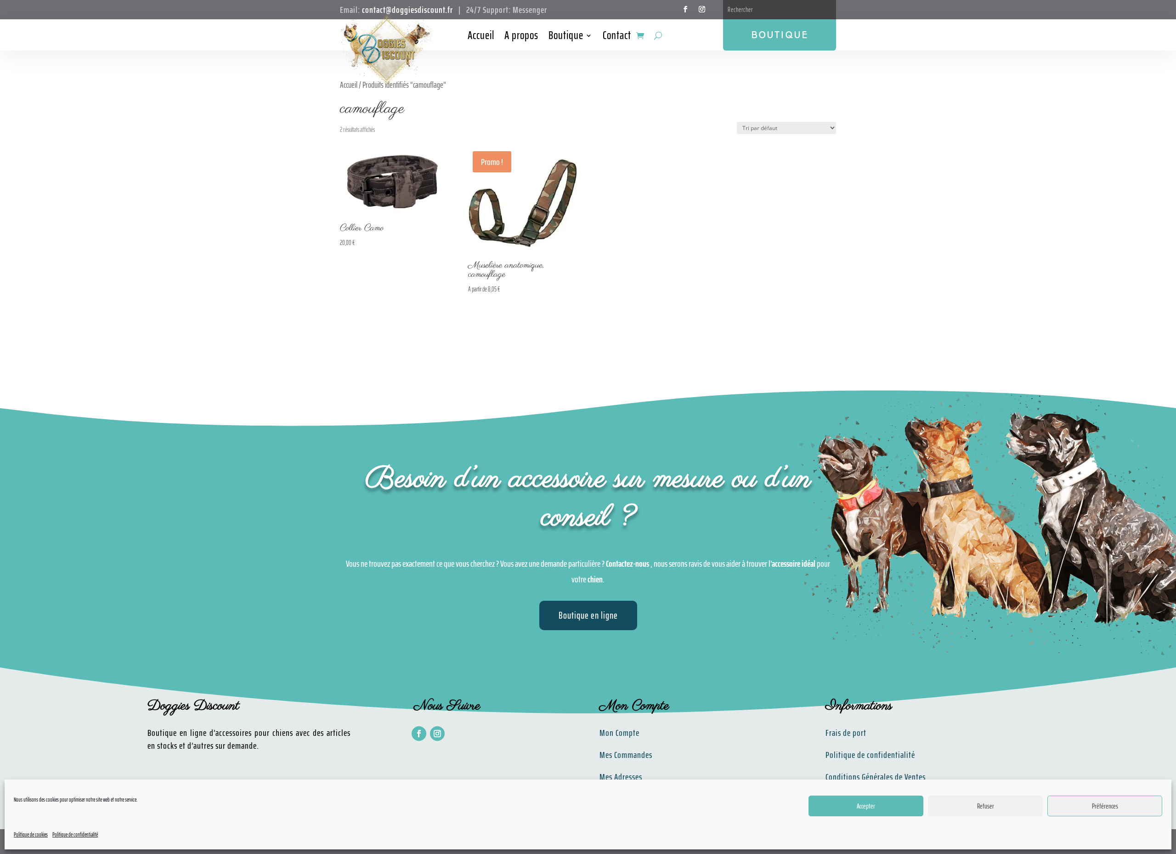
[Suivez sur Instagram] (701, 9)
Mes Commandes (625, 754)
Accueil (481, 37)
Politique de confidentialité (75, 834)
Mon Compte (619, 732)
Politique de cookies (31, 834)
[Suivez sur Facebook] (685, 9)
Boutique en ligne (588, 615)
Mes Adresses (620, 776)
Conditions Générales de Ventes (875, 776)
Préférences (1105, 806)
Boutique (565, 37)
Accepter (866, 806)
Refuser (985, 806)
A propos (521, 37)
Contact (617, 37)
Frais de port (845, 732)
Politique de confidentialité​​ (870, 754)
